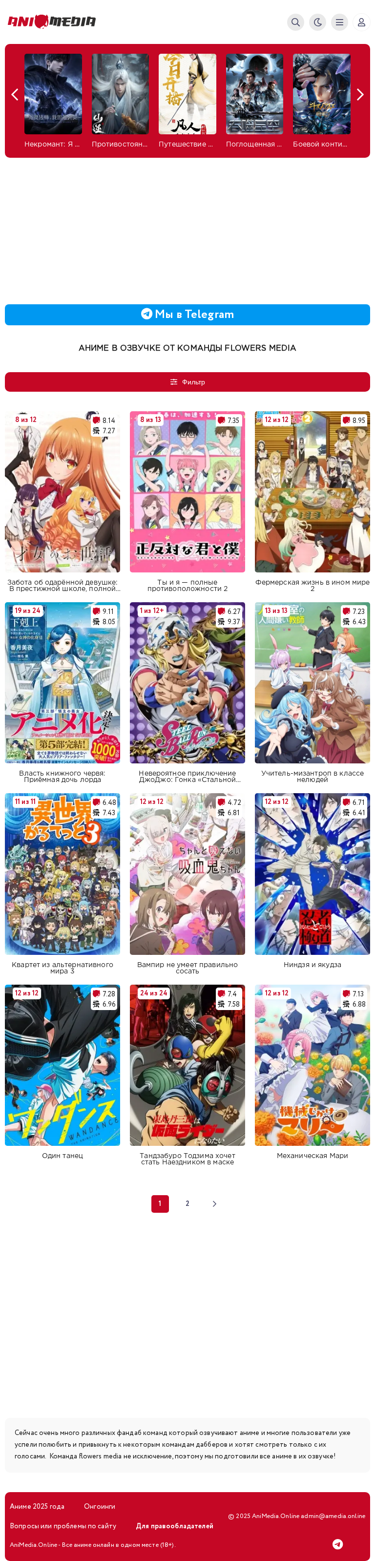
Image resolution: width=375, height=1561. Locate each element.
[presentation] (14, 95)
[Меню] (339, 22)
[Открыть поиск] (295, 22)
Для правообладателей (174, 1526)
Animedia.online (54, 22)
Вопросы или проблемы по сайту (63, 1526)
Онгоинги (99, 1507)
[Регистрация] (361, 22)
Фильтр (193, 382)
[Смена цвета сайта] (317, 22)
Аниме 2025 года (37, 1507)
